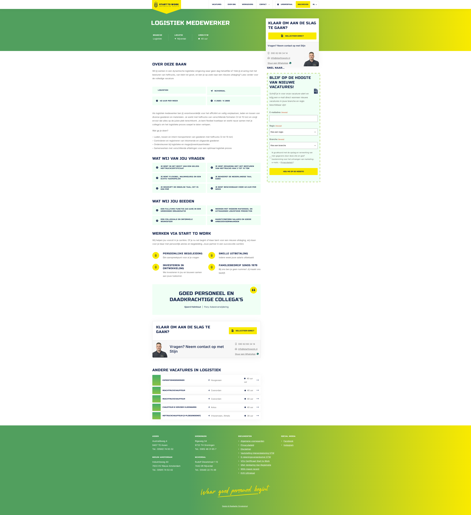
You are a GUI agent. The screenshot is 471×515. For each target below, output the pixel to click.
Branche (276, 139)
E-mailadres (278, 112)
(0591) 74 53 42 (165, 470)
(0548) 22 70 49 (208, 470)
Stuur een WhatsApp (245, 354)
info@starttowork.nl (247, 349)
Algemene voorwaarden (252, 441)
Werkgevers (247, 4)
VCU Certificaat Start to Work (255, 461)
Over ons (232, 4)
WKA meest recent (250, 469)
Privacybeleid (287, 162)
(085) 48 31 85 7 (208, 449)
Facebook (288, 441)
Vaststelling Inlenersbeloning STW (257, 453)
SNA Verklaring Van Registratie (256, 465)
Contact (263, 4)
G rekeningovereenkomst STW (256, 457)
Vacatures (216, 4)
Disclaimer (246, 449)
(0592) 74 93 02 (165, 449)
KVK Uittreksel (248, 473)
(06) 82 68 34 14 (246, 344)
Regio (275, 126)
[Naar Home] (166, 4)
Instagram (289, 445)
